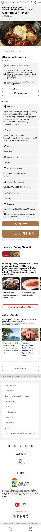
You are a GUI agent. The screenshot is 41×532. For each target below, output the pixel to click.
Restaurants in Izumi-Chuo (20, 307)
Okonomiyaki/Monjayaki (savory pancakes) (20, 83)
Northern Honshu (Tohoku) (22, 376)
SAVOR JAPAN (6, 376)
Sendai (20, 66)
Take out (23, 209)
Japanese (11, 70)
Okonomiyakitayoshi (16, 12)
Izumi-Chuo (12, 66)
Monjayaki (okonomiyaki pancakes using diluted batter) (21, 74)
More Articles (20, 368)
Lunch (5, 209)
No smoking (14, 209)
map (29, 187)
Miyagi (26, 66)
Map (19, 51)
